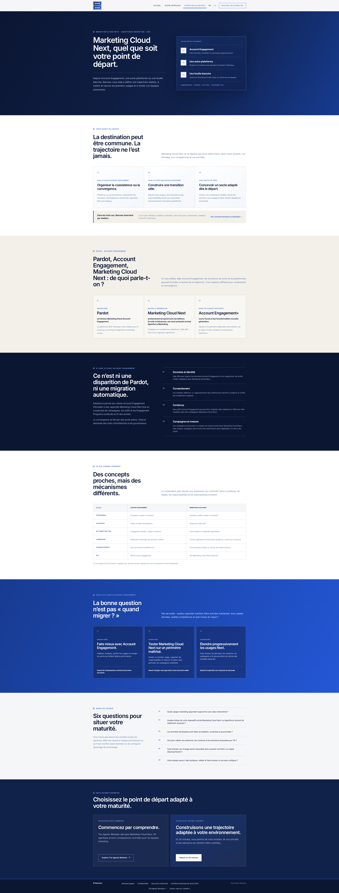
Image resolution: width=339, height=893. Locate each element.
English (214, 5)
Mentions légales (128, 884)
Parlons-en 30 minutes (232, 5)
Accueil (157, 5)
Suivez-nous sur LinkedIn (180, 889)
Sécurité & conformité (159, 884)
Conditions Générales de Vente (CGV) (185, 884)
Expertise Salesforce (194, 5)
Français (209, 5)
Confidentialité (142, 884)
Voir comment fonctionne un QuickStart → (226, 217)
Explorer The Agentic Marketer (116, 858)
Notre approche (172, 5)
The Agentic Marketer (158, 889)
